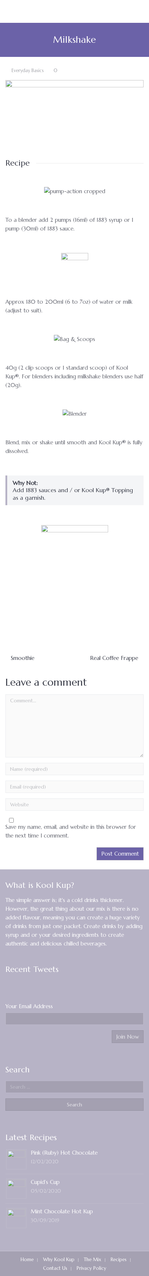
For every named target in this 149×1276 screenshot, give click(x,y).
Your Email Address (29, 1006)
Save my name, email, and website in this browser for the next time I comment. (70, 831)
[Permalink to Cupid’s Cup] (16, 1187)
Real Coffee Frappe (114, 657)
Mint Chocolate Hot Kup (62, 1211)
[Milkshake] (74, 106)
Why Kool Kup (58, 1259)
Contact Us (55, 1268)
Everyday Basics (28, 71)
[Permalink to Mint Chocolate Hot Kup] (16, 1217)
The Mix (92, 1259)
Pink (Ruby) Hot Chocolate (64, 1152)
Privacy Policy (91, 1268)
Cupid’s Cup (45, 1182)
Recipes (119, 1259)
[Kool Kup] (33, 11)
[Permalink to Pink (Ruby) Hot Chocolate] (16, 1158)
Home (27, 1259)
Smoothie (22, 657)
